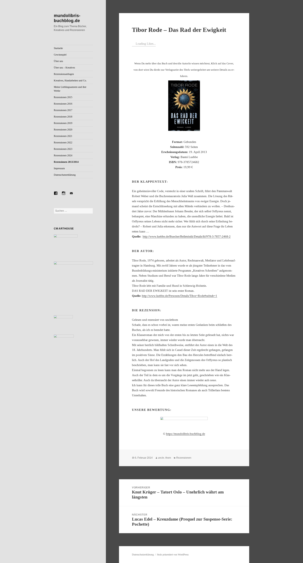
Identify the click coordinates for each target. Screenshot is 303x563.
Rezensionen (183, 457)
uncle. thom (164, 457)
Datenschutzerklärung (65, 174)
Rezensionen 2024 (63, 155)
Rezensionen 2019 (63, 123)
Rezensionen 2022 (63, 142)
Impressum (59, 168)
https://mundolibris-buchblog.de (185, 433)
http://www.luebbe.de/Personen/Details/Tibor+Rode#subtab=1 (179, 295)
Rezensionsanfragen (64, 74)
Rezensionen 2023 (63, 149)
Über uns (58, 61)
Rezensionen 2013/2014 (66, 162)
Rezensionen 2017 (63, 110)
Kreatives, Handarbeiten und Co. (70, 80)
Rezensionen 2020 (63, 129)
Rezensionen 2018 (63, 116)
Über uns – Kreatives (64, 67)
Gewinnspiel (60, 54)
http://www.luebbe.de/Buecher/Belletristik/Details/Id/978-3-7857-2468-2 (187, 236)
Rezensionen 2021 (63, 136)
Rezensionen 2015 (63, 97)
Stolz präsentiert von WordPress (173, 554)
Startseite (58, 48)
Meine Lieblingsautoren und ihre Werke (70, 89)
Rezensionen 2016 (63, 103)
